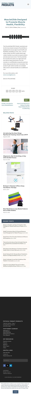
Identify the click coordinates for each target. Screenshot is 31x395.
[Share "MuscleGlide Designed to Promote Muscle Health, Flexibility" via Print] (19, 91)
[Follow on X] (7, 365)
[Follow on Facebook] (4, 365)
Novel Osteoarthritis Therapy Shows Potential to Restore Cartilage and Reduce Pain (15, 254)
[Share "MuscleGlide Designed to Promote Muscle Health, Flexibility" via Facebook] (7, 91)
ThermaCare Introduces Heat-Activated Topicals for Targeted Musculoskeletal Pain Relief (15, 242)
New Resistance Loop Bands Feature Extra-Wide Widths (15, 209)
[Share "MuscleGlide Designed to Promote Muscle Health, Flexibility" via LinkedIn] (13, 91)
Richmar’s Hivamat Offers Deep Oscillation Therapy (13, 186)
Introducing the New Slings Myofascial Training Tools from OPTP (15, 134)
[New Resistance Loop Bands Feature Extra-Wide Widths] (15, 199)
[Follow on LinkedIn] (10, 365)
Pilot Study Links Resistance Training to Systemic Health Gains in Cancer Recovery (15, 249)
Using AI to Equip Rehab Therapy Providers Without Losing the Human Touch (13, 265)
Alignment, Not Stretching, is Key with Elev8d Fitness (14, 156)
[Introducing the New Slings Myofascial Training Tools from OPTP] (15, 123)
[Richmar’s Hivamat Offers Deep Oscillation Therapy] (15, 173)
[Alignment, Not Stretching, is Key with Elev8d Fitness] (15, 146)
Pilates (15, 27)
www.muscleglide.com (9, 75)
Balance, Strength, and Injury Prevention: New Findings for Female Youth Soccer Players (14, 225)
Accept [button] (15, 391)
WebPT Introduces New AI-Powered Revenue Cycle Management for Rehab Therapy (14, 232)
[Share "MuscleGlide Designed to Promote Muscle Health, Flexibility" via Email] (16, 91)
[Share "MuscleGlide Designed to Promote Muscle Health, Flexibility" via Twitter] (10, 91)
